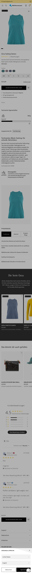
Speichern (23, 570)
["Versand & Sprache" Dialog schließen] (29, 550)
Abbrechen (8, 570)
